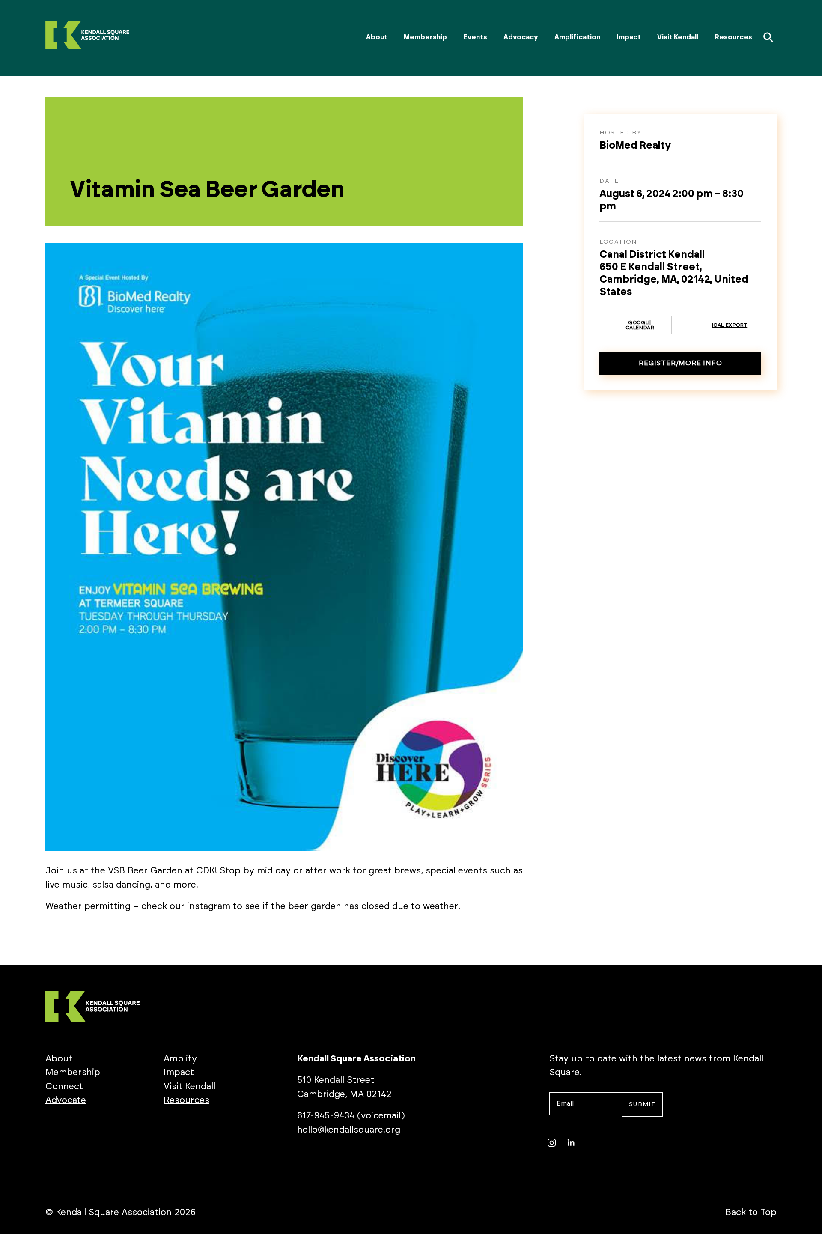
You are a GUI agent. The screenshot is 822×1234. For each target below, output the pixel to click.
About (376, 37)
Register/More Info (680, 363)
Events (475, 37)
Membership (425, 37)
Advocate (65, 1100)
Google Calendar (640, 325)
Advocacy (520, 37)
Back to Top (751, 1212)
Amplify (180, 1058)
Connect (64, 1086)
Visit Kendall (677, 37)
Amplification (577, 37)
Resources (733, 37)
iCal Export (730, 325)
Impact (628, 37)
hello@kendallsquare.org (348, 1129)
